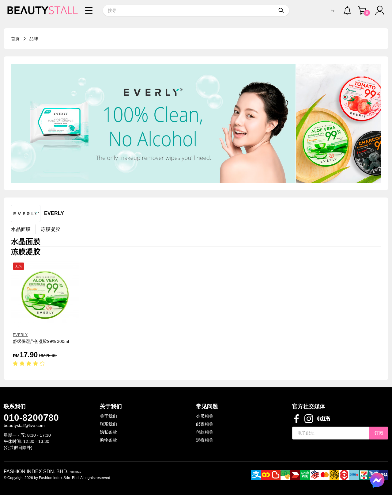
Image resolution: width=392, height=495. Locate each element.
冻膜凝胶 (50, 229)
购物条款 (108, 440)
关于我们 (108, 416)
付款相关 (204, 432)
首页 (15, 38)
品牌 (33, 38)
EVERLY (20, 335)
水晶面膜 (21, 229)
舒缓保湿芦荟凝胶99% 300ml (41, 341)
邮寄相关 (204, 424)
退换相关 (204, 440)
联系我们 (108, 424)
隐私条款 (108, 432)
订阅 (379, 433)
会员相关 (204, 416)
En (333, 10)
